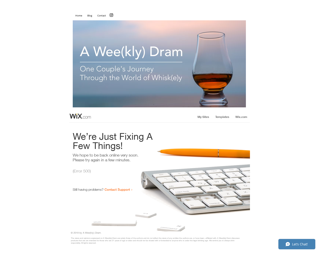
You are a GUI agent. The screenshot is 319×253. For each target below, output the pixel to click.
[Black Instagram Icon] (111, 15)
